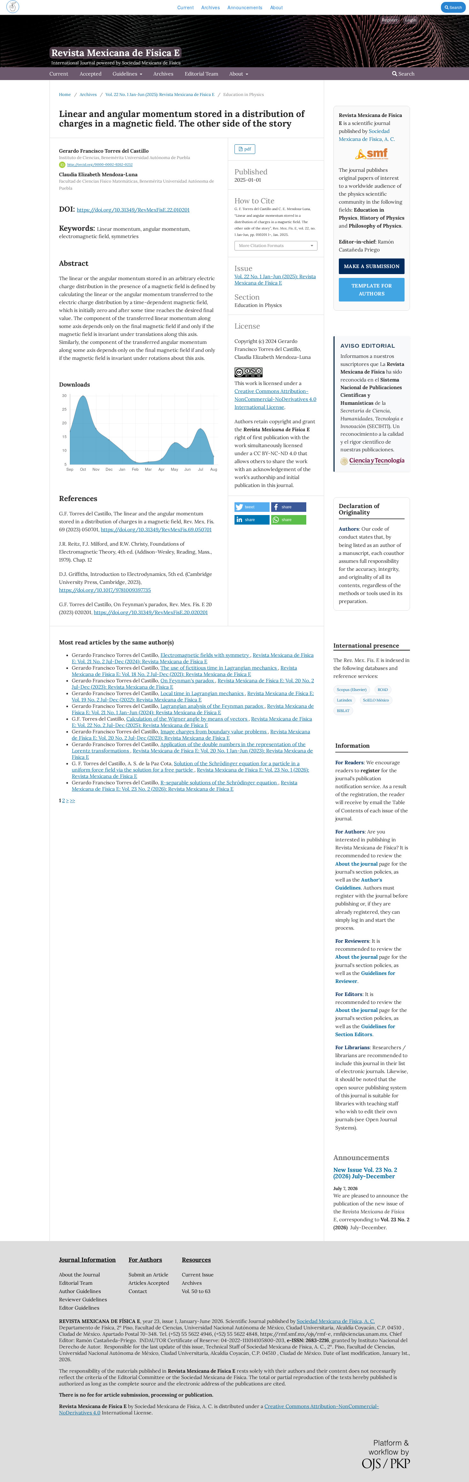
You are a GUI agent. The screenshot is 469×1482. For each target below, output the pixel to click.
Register (390, 20)
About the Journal (79, 1274)
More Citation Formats (261, 245)
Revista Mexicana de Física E (115, 53)
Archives (210, 7)
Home (65, 94)
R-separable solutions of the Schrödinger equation (219, 782)
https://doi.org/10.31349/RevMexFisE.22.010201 (133, 210)
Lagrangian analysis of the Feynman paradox (212, 706)
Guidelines (125, 73)
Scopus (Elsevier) (352, 689)
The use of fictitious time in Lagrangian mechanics (219, 668)
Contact (138, 1291)
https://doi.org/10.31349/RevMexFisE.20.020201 (151, 612)
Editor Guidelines (79, 1307)
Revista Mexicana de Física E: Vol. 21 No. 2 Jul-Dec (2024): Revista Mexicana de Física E (193, 658)
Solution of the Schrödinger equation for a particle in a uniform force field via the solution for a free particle (186, 766)
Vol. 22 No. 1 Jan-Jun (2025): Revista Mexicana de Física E (160, 94)
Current (185, 7)
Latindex (344, 700)
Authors (349, 529)
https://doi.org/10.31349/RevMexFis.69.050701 (156, 529)
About (276, 7)
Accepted (90, 73)
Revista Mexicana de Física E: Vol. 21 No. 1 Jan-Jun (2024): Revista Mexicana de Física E (193, 709)
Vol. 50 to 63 (196, 1291)
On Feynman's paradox (187, 680)
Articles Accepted (149, 1283)
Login (410, 20)
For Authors (350, 831)
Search (455, 7)
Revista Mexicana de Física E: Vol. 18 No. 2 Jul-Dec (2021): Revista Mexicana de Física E (184, 671)
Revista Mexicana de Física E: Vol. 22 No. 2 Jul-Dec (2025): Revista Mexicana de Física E (192, 722)
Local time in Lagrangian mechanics (202, 693)
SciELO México (376, 700)
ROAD (383, 689)
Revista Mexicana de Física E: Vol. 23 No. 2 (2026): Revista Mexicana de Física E (184, 785)
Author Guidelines (80, 1291)
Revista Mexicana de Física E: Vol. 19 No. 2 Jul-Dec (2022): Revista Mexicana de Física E (193, 696)
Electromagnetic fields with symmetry (205, 655)
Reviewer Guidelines (83, 1299)
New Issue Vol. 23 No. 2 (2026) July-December (365, 1173)
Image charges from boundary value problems (214, 731)
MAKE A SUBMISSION (372, 266)
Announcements (245, 7)
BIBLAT (343, 710)
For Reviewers (352, 941)
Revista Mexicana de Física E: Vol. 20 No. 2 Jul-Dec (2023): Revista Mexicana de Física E (191, 734)
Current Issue (198, 1274)
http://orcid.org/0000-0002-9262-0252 (100, 165)
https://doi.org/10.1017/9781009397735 (105, 590)
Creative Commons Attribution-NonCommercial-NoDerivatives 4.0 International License (275, 399)
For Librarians (352, 1047)
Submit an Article (148, 1274)
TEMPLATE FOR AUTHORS (372, 289)
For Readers (349, 762)
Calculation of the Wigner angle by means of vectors (187, 719)
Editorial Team (201, 73)
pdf (247, 149)
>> (72, 800)
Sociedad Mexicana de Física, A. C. (336, 1321)
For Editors (348, 994)
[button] (252, 507)
